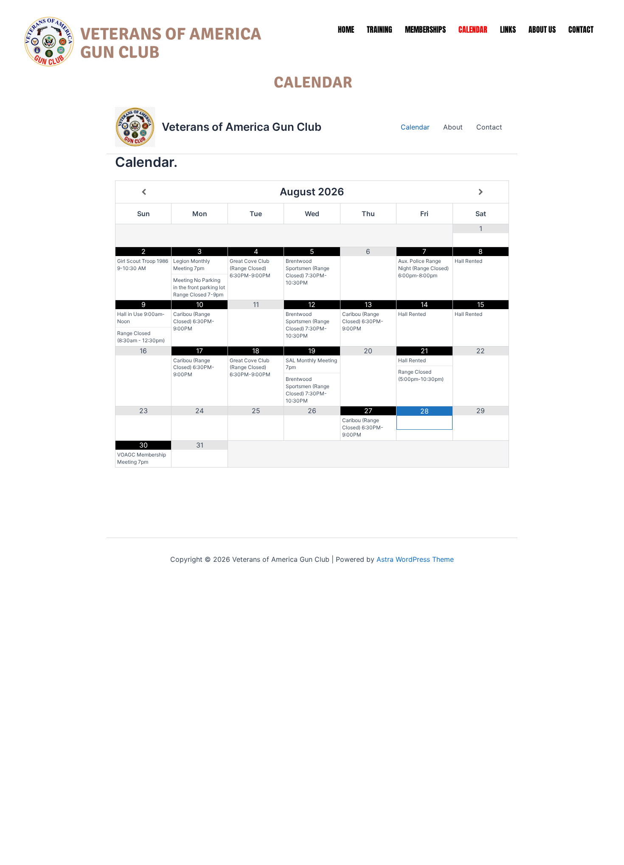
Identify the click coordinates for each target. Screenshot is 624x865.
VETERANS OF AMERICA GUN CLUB (170, 43)
